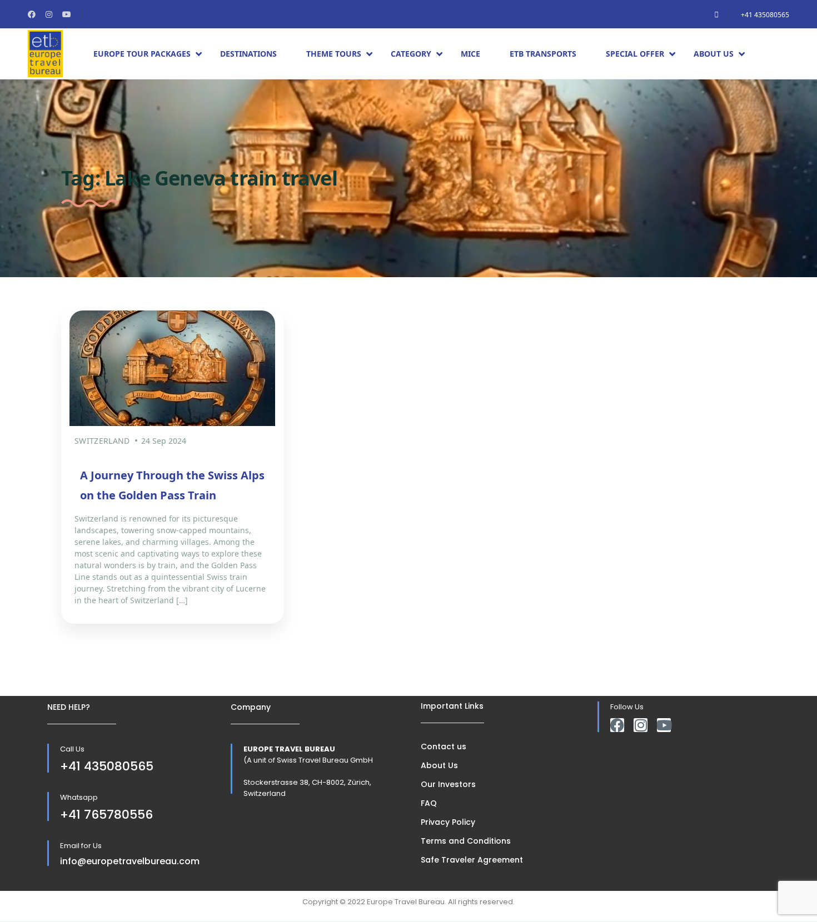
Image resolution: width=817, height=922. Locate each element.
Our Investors (448, 784)
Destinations (248, 53)
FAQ (429, 803)
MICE (470, 53)
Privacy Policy (448, 822)
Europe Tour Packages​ (142, 53)
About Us (714, 53)
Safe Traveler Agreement (472, 859)
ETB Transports (543, 53)
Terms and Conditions (466, 840)
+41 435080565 (765, 14)
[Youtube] (664, 725)
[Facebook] (617, 725)
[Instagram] (640, 725)
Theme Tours (333, 53)
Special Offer (635, 53)
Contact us (443, 746)
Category (411, 53)
